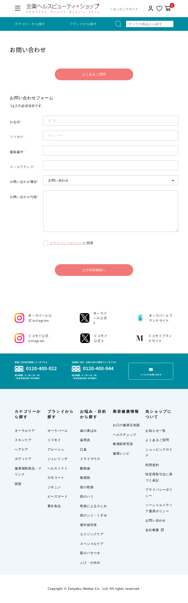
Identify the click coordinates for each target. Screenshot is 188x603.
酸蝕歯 (85, 468)
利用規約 (152, 465)
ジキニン (54, 487)
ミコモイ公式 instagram (38, 338)
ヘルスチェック (125, 434)
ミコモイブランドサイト (160, 338)
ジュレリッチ (57, 459)
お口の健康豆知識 (126, 425)
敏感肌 (85, 477)
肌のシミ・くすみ (93, 515)
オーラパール (57, 430)
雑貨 (18, 484)
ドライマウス (90, 459)
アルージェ (55, 449)
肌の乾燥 (87, 487)
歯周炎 (85, 440)
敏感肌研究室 (123, 444)
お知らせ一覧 (155, 430)
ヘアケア (21, 449)
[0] (168, 8)
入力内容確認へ (94, 270)
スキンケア (23, 440)
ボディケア (23, 459)
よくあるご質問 (94, 74)
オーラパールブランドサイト (161, 318)
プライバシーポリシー (66, 243)
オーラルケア (25, 430)
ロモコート (55, 477)
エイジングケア (92, 534)
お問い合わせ (155, 520)
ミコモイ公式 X (100, 338)
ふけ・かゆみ (90, 562)
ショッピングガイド (124, 9)
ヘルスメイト (57, 468)
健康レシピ (121, 453)
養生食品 (54, 506)
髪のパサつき (90, 553)
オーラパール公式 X (100, 318)
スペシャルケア (92, 544)
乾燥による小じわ (93, 506)
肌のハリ (87, 496)
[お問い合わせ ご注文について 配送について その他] (110, 180)
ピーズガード (57, 496)
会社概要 (152, 530)
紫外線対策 (88, 525)
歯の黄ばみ (88, 430)
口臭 (83, 449)
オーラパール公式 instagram (40, 318)
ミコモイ (54, 440)
